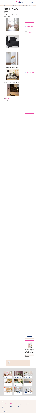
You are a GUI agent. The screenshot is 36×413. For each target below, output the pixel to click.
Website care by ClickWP (4, 411)
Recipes (19, 407)
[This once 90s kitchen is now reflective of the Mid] (32, 311)
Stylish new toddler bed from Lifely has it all (7, 377)
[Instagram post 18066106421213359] (26, 116)
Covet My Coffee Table (20, 404)
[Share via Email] (7, 12)
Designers (11, 407)
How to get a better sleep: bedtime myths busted (27, 377)
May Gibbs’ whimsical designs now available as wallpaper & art (27, 385)
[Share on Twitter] (8, 100)
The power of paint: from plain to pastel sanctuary (17, 377)
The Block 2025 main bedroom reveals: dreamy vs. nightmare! (7, 393)
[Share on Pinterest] (5, 12)
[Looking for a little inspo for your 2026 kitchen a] (29, 123)
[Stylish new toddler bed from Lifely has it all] (8, 371)
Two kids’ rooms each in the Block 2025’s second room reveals (17, 393)
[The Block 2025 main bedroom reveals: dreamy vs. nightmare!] (8, 387)
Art (18, 406)
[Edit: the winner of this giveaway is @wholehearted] (26, 216)
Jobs (2, 406)
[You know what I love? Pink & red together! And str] (26, 297)
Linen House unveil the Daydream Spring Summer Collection (17, 385)
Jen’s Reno (11, 404)
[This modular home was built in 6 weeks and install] (32, 197)
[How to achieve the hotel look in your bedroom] (28, 387)
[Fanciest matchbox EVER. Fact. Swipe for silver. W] (29, 296)
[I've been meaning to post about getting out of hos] (32, 150)
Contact (2, 404)
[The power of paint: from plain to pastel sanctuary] (18, 371)
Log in (6, 411)
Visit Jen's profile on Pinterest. (28, 338)
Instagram (27, 404)
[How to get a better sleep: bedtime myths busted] (28, 371)
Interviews (11, 406)
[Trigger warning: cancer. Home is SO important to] (29, 236)
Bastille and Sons (7, 98)
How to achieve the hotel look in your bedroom (27, 393)
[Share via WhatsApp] (6, 12)
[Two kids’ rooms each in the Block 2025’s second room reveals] (18, 387)
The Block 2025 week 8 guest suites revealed (7, 384)
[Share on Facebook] (4, 12)
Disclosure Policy (3, 407)
